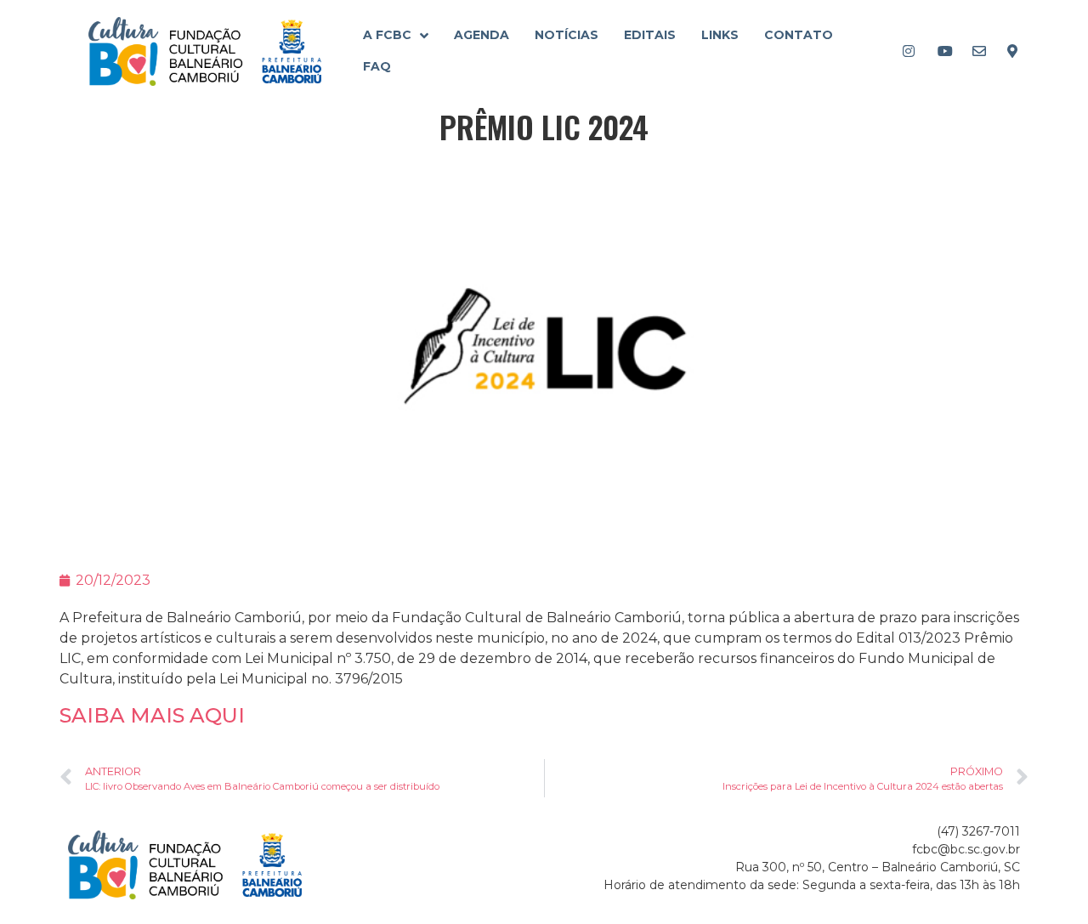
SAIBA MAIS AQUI (152, 715)
